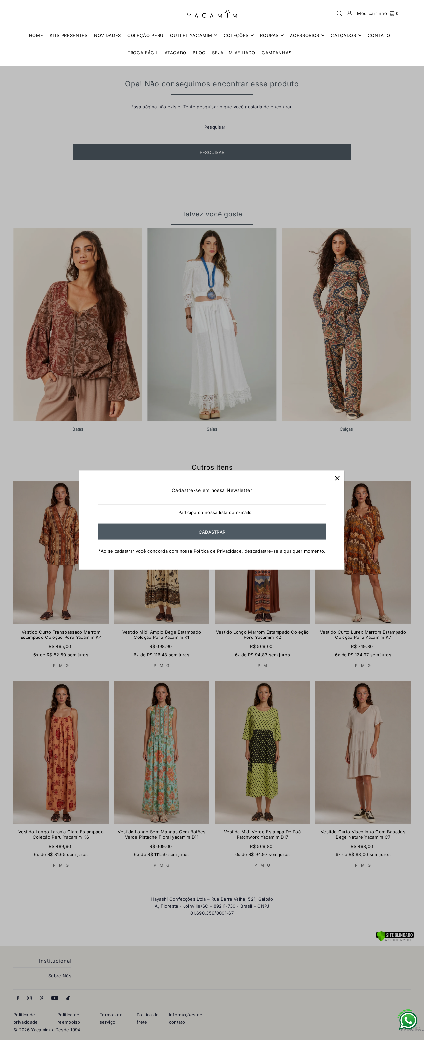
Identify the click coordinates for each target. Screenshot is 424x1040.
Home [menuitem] (36, 35)
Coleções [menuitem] (236, 35)
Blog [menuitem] (199, 52)
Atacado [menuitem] (176, 52)
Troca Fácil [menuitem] (143, 52)
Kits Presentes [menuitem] (69, 35)
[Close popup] (337, 478)
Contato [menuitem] (379, 35)
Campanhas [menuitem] (277, 52)
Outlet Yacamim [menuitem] (191, 35)
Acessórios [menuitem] (304, 35)
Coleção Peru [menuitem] (145, 35)
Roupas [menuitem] (269, 35)
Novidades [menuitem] (107, 35)
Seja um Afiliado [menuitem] (233, 52)
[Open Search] (339, 13)
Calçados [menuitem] (343, 35)
